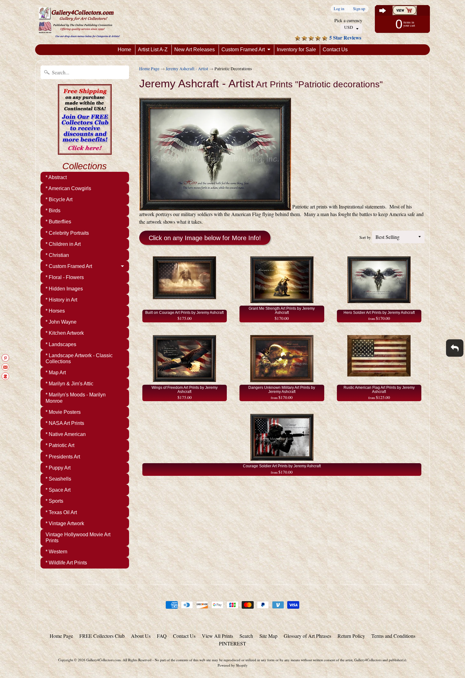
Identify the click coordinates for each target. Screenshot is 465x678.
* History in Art (61, 299)
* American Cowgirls (68, 188)
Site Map (268, 635)
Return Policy (351, 635)
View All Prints (217, 635)
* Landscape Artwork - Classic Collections (79, 358)
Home (124, 49)
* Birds (53, 210)
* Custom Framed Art (69, 266)
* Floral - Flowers (65, 277)
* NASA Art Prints (65, 423)
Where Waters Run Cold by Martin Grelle (79, 652)
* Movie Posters (63, 412)
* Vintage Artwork (65, 523)
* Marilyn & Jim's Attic (69, 383)
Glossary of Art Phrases (307, 635)
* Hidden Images (64, 288)
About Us (141, 635)
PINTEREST (232, 643)
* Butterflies (58, 221)
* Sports (54, 501)
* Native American (66, 434)
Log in (339, 9)
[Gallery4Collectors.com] (79, 22)
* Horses (55, 311)
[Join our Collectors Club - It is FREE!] (85, 151)
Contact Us (335, 49)
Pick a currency (348, 20)
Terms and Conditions (393, 635)
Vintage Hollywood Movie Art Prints (78, 537)
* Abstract (56, 177)
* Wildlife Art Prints (66, 562)
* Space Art (58, 490)
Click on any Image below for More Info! (205, 237)
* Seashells (58, 479)
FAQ (162, 635)
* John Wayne (61, 322)
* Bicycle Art (59, 199)
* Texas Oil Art (61, 512)
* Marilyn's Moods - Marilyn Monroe (76, 397)
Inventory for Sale (296, 49)
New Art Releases (194, 49)
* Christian (57, 255)
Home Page (149, 69)
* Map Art (56, 372)
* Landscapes (61, 344)
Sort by (365, 237)
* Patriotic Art (60, 445)
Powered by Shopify (233, 665)
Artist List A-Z (153, 49)
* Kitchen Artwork (65, 333)
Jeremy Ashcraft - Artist (187, 69)
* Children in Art (63, 244)
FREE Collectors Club (102, 635)
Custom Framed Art (243, 49)
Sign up (359, 9)
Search (246, 635)
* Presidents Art (63, 456)
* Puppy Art (58, 467)
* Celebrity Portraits (67, 233)
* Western (56, 551)
